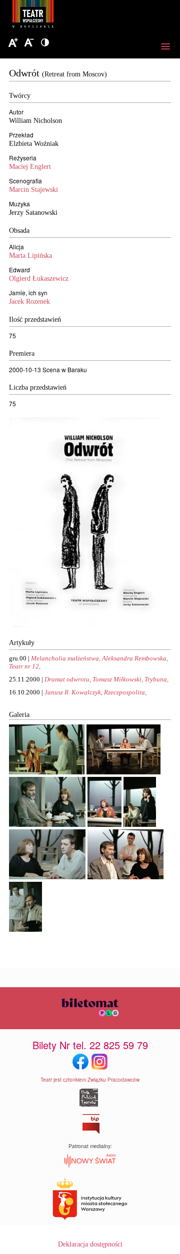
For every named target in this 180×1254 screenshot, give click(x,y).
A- (29, 42)
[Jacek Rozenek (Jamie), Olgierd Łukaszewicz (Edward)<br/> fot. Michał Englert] (25, 929)
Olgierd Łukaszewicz (38, 278)
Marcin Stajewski (33, 189)
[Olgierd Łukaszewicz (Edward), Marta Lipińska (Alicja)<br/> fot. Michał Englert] (47, 824)
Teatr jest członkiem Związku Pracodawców (90, 1079)
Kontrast (45, 42)
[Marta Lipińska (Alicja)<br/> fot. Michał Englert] (105, 824)
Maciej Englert (30, 166)
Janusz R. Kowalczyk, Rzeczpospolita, (95, 692)
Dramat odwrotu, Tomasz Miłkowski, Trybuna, (106, 679)
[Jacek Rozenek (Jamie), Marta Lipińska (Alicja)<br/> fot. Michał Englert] (140, 824)
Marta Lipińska (30, 255)
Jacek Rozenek (29, 301)
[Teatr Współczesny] (87, 15)
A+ (13, 42)
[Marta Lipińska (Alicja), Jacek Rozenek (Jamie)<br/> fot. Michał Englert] (46, 772)
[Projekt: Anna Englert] (87, 624)
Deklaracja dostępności (90, 1244)
